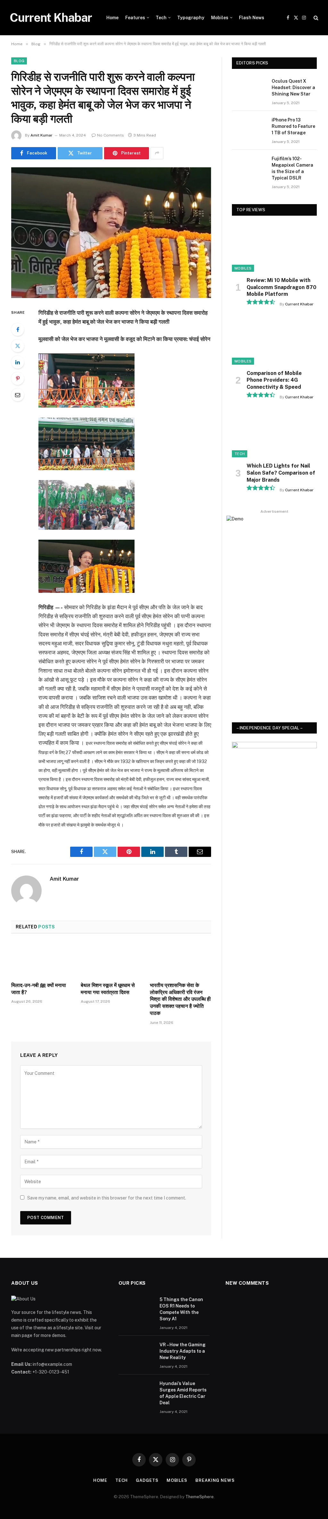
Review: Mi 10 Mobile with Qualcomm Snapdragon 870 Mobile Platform (281, 287)
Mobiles (219, 17)
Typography (190, 17)
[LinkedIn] (17, 362)
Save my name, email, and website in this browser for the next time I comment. (106, 1197)
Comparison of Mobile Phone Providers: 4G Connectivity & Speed (274, 380)
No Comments (110, 135)
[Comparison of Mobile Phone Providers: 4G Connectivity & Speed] (274, 340)
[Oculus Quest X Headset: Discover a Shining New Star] (249, 89)
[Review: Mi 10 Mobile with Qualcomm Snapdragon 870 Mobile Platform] (274, 248)
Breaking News (215, 1480)
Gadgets (147, 1480)
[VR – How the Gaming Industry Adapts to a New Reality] (136, 1353)
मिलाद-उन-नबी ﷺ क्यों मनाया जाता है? (38, 988)
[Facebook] (17, 329)
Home (112, 17)
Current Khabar (299, 304)
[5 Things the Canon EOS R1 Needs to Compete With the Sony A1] (136, 1308)
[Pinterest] (17, 378)
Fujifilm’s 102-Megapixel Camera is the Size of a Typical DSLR (292, 168)
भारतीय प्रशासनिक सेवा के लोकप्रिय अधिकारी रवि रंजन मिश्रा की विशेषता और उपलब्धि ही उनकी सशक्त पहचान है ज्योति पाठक (180, 999)
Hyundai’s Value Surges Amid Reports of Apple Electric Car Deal (183, 1393)
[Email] (17, 394)
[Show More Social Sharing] (157, 153)
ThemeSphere (199, 1496)
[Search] (315, 18)
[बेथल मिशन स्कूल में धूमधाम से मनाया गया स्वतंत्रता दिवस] (111, 959)
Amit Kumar (41, 135)
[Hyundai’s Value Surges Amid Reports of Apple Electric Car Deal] (136, 1392)
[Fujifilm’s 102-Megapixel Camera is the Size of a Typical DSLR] (249, 166)
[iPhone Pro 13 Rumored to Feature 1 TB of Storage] (249, 127)
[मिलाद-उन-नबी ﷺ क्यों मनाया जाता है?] (41, 959)
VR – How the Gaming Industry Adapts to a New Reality (183, 1351)
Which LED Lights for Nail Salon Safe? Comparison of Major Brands (281, 473)
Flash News (251, 17)
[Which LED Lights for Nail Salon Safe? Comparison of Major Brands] (274, 433)
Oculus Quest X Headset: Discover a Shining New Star (293, 87)
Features (135, 17)
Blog (19, 61)
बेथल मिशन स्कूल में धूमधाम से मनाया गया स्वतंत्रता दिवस (108, 988)
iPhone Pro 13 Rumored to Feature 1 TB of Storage (293, 126)
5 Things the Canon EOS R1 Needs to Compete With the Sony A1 (181, 1309)
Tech (161, 17)
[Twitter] (17, 345)
